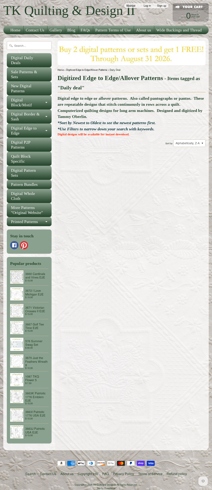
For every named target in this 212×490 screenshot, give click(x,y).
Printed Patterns (24, 221)
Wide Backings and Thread (179, 30)
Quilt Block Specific (21, 158)
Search (30, 473)
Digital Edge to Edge (24, 130)
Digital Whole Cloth (23, 196)
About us (143, 30)
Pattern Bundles (24, 184)
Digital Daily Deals (22, 60)
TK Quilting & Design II (69, 10)
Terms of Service (150, 473)
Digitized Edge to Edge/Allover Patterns (86, 69)
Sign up (161, 5)
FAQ (105, 473)
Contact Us (35, 30)
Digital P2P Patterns (20, 144)
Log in (147, 5)
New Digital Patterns (21, 88)
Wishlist (130, 5)
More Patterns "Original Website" (27, 210)
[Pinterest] (24, 245)
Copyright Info (88, 473)
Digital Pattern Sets (23, 173)
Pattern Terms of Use (113, 30)
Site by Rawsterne (106, 488)
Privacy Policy (123, 473)
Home (15, 30)
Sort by (168, 143)
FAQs (85, 30)
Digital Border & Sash (25, 116)
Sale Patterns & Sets (24, 74)
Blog (71, 30)
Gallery (55, 30)
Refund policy (177, 473)
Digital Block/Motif (21, 102)
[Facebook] (14, 245)
